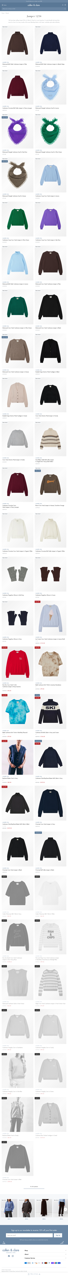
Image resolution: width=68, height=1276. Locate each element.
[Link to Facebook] (9, 1256)
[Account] (63, 5)
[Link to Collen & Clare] (11, 1251)
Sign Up (58, 1235)
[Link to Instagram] (13, 1256)
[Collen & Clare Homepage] (34, 5)
